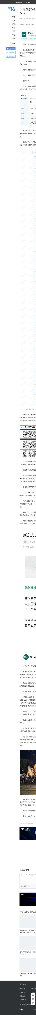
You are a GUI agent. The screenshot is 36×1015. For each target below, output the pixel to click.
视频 (14, 31)
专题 (14, 34)
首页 (14, 17)
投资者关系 (23, 1000)
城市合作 (22, 989)
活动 (14, 38)
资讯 (14, 24)
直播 (14, 27)
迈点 (21, 18)
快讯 (14, 20)
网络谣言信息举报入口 (27, 1004)
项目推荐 (22, 992)
